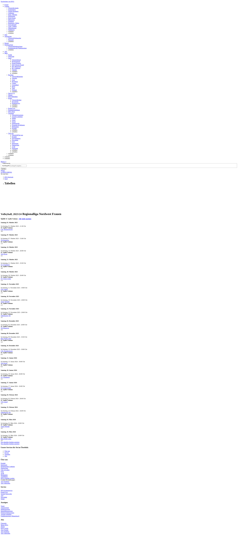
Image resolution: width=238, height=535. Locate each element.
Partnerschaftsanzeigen (7, 513)
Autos (13, 120)
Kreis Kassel (12, 18)
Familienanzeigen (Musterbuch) (10, 516)
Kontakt (14, 128)
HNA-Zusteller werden (7, 478)
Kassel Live (4, 492)
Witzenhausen (12, 28)
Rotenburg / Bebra (13, 23)
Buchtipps (15, 81)
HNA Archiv (4, 528)
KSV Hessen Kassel (18, 65)
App (2, 495)
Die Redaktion (16, 138)
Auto (13, 80)
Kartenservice (16, 103)
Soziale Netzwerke (6, 494)
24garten (14, 78)
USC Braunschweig (7, 229)
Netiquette (15, 148)
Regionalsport (16, 61)
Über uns (7, 451)
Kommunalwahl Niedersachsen (17, 48)
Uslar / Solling (12, 26)
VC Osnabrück (5, 265)
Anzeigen (7, 454)
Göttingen (11, 13)
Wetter (3, 499)
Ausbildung (4, 476)
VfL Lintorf (4, 289)
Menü (2, 161)
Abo (5, 456)
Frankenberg (12, 9)
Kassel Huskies (16, 63)
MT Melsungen (16, 66)
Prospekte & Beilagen (18, 125)
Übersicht (3, 523)
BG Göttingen (16, 68)
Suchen (3, 169)
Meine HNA (4, 525)
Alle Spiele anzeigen (25, 219)
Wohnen (14, 90)
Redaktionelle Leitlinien (8, 466)
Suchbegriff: (5, 165)
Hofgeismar (11, 16)
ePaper (3, 526)
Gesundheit (15, 85)
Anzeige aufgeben (17, 117)
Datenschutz (15, 145)
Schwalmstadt (12, 25)
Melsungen (11, 20)
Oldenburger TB (6, 316)
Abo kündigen (5, 481)
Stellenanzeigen (5, 509)
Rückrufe (11, 40)
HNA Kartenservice (6, 490)
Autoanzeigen (5, 508)
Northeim (11, 21)
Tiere (13, 88)
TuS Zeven (4, 254)
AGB (13, 147)
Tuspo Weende (5, 301)
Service (6, 453)
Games (14, 83)
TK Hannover (5, 240)
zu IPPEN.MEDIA (6, 172)
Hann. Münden (12, 15)
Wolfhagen (11, 30)
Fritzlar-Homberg (13, 11)
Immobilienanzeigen (7, 511)
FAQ (13, 142)
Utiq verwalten (5, 470)
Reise (13, 86)
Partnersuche (15, 123)
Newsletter (15, 140)
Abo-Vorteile (4, 530)
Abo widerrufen (5, 483)
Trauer (14, 122)
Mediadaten (15, 127)
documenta (15, 101)
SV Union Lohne (6, 279)
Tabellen (14, 70)
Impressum (15, 143)
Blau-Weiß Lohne (6, 338)
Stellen (14, 118)
